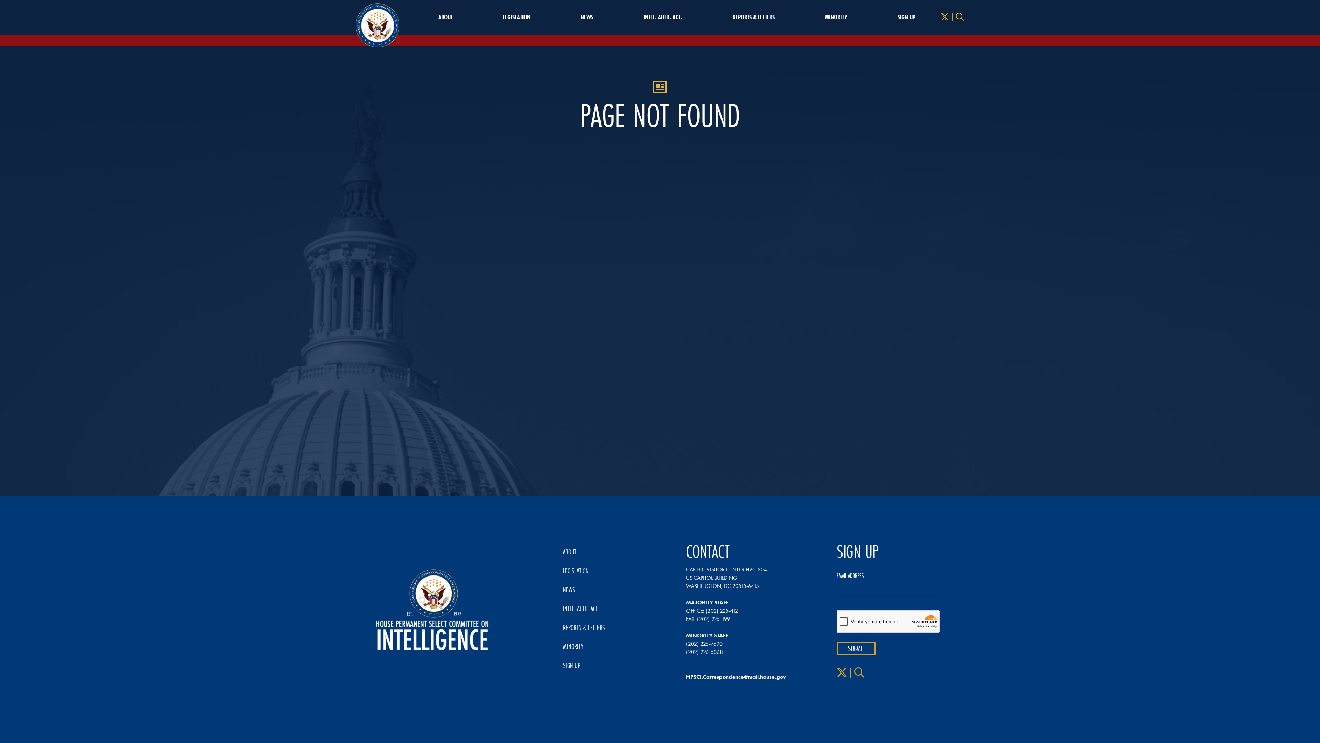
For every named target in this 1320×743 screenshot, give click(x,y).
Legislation (516, 17)
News (587, 17)
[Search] (960, 17)
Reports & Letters (754, 17)
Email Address (850, 576)
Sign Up (906, 17)
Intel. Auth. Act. (663, 17)
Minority (836, 17)
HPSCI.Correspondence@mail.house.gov (736, 677)
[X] (944, 17)
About (445, 17)
